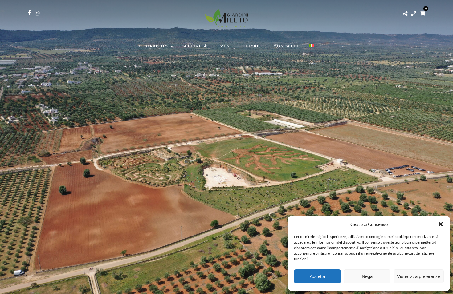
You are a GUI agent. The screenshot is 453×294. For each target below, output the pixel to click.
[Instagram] (37, 13)
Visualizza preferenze (418, 276)
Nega (367, 276)
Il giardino (153, 46)
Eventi (226, 46)
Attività (195, 46)
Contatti (286, 46)
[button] (441, 224)
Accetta (317, 276)
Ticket (254, 46)
